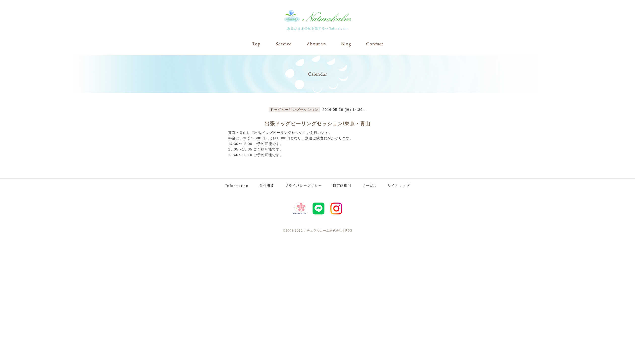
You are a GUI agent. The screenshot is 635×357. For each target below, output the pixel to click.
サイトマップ (398, 185)
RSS (348, 230)
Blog (346, 44)
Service (283, 44)
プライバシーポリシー (303, 185)
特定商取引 (342, 185)
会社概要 (266, 185)
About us (316, 44)
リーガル (369, 185)
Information (237, 185)
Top (256, 44)
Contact (374, 44)
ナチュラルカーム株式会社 (323, 230)
